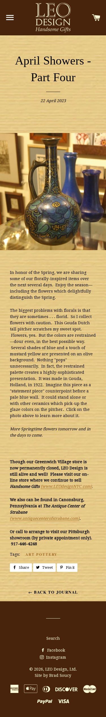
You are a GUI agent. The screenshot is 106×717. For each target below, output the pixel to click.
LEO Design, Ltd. (61, 669)
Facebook (55, 650)
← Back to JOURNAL (53, 592)
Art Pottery (41, 554)
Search (53, 638)
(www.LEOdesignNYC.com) (66, 486)
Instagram (55, 657)
